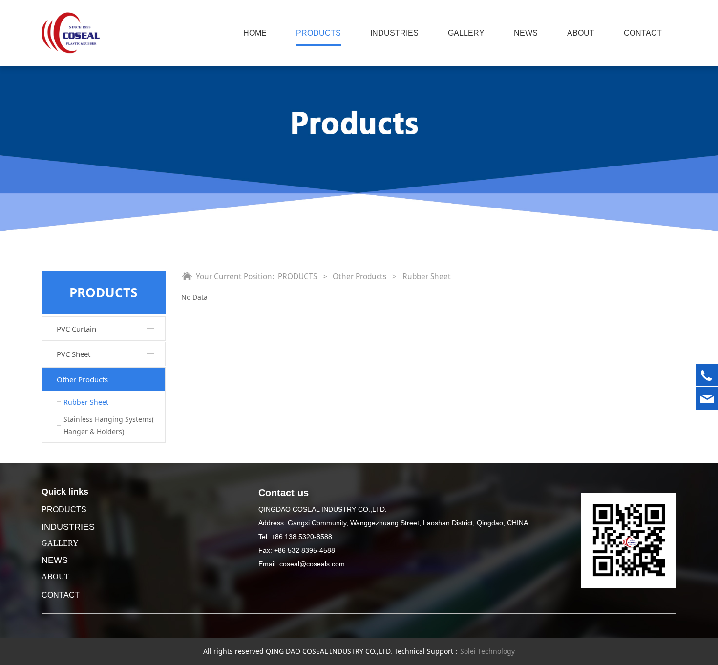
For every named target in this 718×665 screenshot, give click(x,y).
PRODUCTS (318, 33)
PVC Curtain (76, 328)
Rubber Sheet (85, 402)
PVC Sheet (73, 354)
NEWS (526, 33)
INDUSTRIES (394, 33)
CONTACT (643, 33)
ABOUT (580, 33)
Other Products (82, 379)
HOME (255, 33)
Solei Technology (487, 651)
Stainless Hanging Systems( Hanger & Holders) (108, 425)
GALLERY (466, 33)
